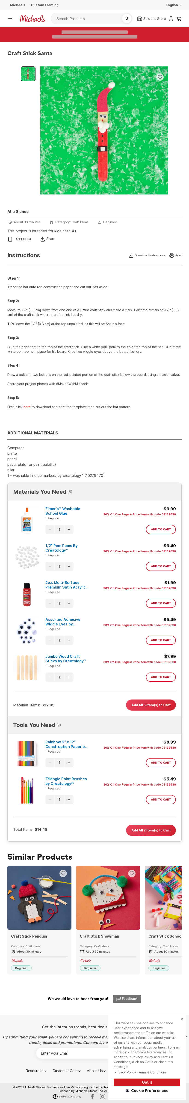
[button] (147, 1090)
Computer (15, 447)
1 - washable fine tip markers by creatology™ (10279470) (56, 475)
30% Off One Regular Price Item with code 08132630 (139, 514)
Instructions (23, 255)
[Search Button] (126, 18)
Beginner (110, 222)
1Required (52, 518)
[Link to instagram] (102, 1096)
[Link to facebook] (92, 1096)
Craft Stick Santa (29, 53)
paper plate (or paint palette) (31, 464)
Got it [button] (147, 1082)
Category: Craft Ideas (72, 222)
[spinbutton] (59, 529)
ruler (10, 470)
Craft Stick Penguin (29, 936)
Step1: (13, 278)
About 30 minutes (27, 222)
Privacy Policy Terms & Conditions (141, 1072)
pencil (12, 459)
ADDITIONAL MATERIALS (32, 432)
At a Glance (18, 211)
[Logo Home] (32, 18)
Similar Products (39, 857)
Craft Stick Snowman (99, 936)
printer (12, 453)
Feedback (130, 999)
